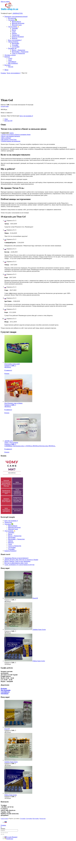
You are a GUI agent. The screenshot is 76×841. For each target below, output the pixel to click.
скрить (11, 133)
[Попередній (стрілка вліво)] (1, 834)
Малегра (14, 38)
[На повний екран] (3, 832)
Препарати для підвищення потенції (15, 16)
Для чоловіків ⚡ (13, 26)
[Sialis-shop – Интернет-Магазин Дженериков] (9, 10)
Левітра (14, 33)
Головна (3, 73)
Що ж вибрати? (13, 63)
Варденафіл (15, 43)
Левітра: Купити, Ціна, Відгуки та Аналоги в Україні (21, 559)
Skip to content (5, 1)
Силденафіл (15, 46)
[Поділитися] (5, 832)
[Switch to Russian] (5, 822)
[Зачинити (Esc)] (7, 832)
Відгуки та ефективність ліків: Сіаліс (16, 563)
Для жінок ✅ (12, 20)
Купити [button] (6, 373)
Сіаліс (14, 31)
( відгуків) (5, 106)
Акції (10, 60)
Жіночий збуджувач (18, 23)
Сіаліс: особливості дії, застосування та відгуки (19, 564)
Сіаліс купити (4, 818)
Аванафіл (15, 28)
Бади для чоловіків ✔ (15, 40)
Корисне (7, 56)
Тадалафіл (15, 45)
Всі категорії (12, 18)
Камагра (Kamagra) (18, 36)
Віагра (14, 30)
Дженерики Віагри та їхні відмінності (16, 558)
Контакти (7, 65)
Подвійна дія (12, 48)
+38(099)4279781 (17, 13)
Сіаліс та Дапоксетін (18, 53)
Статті (10, 58)
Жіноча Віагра (16, 21)
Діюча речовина (13, 41)
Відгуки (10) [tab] (8, 120)
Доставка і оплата (10, 55)
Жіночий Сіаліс (17, 25)
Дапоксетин (15, 35)
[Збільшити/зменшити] (1, 832)
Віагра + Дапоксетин (18, 50)
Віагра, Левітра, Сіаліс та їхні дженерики (17, 561)
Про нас (10, 66)
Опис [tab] (6, 119)
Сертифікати (12, 61)
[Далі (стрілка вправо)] (3, 834)
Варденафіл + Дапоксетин (20, 51)
